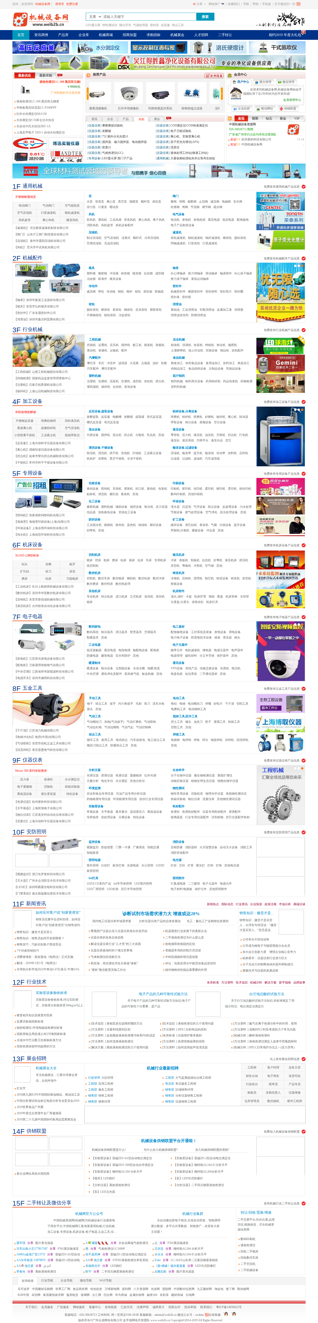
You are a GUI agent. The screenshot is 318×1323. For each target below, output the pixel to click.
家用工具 (107, 740)
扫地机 (136, 453)
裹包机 (151, 488)
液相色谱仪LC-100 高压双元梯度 (37, 101)
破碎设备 (177, 525)
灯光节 (100, 147)
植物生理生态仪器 (203, 781)
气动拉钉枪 (94, 727)
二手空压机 (247, 1264)
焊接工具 (179, 734)
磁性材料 (191, 655)
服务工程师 (100, 1089)
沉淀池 (186, 507)
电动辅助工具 (197, 709)
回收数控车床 (249, 1257)
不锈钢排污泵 (24, 197)
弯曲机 (186, 565)
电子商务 (273, 1076)
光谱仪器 (93, 775)
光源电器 (133, 865)
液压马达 (217, 440)
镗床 (98, 560)
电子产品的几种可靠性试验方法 (163, 994)
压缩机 (93, 232)
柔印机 (209, 488)
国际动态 (227, 904)
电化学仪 (107, 781)
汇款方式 (127, 1307)
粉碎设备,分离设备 (185, 411)
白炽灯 (105, 865)
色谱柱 (48, 779)
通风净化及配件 (111, 674)
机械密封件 (178, 291)
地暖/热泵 (153, 668)
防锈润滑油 (198, 315)
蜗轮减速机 (72, 212)
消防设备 (179, 842)
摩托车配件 (108, 368)
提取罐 (139, 417)
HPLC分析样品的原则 (192, 1029)
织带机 (91, 530)
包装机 (162, 488)
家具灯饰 (118, 865)
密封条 (175, 297)
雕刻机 (131, 578)
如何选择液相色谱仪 (120, 1041)
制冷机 (148, 507)
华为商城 (121, 1295)
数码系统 (93, 632)
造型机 (246, 578)
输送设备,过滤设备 (185, 447)
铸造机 (235, 578)
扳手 (113, 703)
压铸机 (186, 578)
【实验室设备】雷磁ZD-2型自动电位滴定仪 (202, 1158)
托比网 (108, 1295)
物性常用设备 (180, 793)
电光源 (177, 860)
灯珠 (219, 865)
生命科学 (179, 770)
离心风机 (48, 220)
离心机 (232, 417)
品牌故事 (299, 982)
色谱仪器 (121, 775)
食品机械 (179, 357)
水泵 (90, 201)
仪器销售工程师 (180, 1101)
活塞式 (125, 238)
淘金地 (218, 1289)
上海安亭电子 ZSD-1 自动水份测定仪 (40, 132)
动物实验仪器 (180, 781)
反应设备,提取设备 (101, 411)
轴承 (176, 268)
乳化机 (151, 435)
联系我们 (206, 1307)
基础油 (175, 309)
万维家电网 (112, 1289)
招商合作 (174, 1307)
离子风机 (159, 219)
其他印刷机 (195, 494)
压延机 (114, 381)
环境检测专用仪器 (125, 799)
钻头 (25, 564)
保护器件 (223, 655)
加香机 (102, 458)
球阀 (182, 201)
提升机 (198, 453)
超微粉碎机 (48, 428)
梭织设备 (156, 525)
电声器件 (237, 650)
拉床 (140, 560)
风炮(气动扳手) (114, 722)
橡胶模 (102, 273)
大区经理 (100, 1077)
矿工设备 (179, 519)
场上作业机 (195, 350)
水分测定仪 (72, 779)
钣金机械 (148, 674)
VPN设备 (177, 668)
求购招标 (153, 35)
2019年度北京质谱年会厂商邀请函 (186, 131)
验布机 (120, 525)
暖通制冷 (95, 663)
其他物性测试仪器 (229, 799)
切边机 (232, 435)
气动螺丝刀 (94, 722)
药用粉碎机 (213, 381)
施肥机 (232, 345)
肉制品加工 (178, 368)
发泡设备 (130, 386)
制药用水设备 (194, 381)
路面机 (148, 345)
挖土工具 (177, 722)
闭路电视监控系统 (111, 108)
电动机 (175, 219)
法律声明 (143, 1307)
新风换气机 (131, 674)
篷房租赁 (72, 1295)
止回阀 (203, 201)
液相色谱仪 (247, 1245)
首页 (20, 35)
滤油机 (198, 458)
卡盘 (189, 596)
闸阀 (185, 207)
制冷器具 (107, 632)
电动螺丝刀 (195, 703)
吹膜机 (102, 381)
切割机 (91, 578)
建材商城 (177, 1295)
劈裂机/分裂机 (180, 530)
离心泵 (111, 201)
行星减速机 (48, 212)
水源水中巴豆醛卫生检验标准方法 (39, 1040)
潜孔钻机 (191, 525)
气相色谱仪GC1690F (105, 1248)
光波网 (155, 1289)
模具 (92, 268)
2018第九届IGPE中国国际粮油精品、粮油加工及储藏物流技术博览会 (209, 142)
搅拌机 (125, 345)
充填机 (117, 488)
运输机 (114, 350)
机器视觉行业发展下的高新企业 (186, 931)
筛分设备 (191, 422)
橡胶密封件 (195, 291)
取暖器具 (93, 637)
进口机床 (121, 596)
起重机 (102, 345)
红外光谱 (150, 775)
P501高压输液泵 (172, 1243)
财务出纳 (252, 1076)
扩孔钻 (24, 571)
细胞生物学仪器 (227, 781)
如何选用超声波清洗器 (193, 1047)
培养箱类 (93, 817)
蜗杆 (129, 291)
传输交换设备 (209, 668)
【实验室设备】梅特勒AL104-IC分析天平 (200, 1165)
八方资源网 (140, 1289)
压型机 (175, 565)
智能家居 (93, 852)
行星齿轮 (194, 243)
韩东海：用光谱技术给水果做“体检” (114, 963)
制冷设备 (107, 668)
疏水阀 (217, 207)
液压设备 (179, 429)
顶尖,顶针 (177, 596)
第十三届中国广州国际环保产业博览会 (121, 125)
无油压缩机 (111, 243)
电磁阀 (226, 201)
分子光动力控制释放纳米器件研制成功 (267, 964)
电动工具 (179, 698)
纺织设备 (95, 519)
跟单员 (273, 1084)
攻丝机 (148, 596)
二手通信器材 (208, 674)
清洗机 (102, 453)
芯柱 (182, 865)
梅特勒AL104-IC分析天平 (181, 1254)
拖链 (212, 596)
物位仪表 (194, 799)
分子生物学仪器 (181, 775)
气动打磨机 (134, 722)
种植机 (209, 345)
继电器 (206, 650)
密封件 (177, 286)
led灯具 (93, 878)
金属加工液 (224, 309)
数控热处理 (123, 584)
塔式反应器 (111, 422)
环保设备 (179, 501)
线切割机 (93, 565)
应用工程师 (100, 1083)
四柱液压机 (72, 421)
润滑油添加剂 (180, 315)
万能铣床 (72, 578)
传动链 (111, 291)
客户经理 (273, 1067)
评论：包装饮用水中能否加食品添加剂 (190, 963)
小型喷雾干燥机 (24, 435)
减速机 (177, 232)
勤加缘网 (243, 1289)
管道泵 (99, 201)
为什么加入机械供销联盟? (161, 1150)
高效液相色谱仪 (36, 1271)
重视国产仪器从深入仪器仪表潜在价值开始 (119, 931)
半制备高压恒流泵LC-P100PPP (36, 107)
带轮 (101, 291)
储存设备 (136, 507)
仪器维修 (295, 1092)
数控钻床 (144, 578)
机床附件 (179, 591)
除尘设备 (214, 507)
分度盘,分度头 (180, 602)
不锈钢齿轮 (94, 315)
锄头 (188, 722)
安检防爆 (177, 847)
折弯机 (217, 560)
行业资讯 (242, 904)
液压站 (175, 440)
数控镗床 (107, 584)
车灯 (101, 363)
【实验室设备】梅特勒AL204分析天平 (198, 1171)
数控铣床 (118, 578)
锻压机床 (179, 554)
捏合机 (128, 435)
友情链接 (111, 1307)
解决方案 (271, 982)
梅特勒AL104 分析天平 (179, 1248)
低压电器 (228, 219)
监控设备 (95, 842)
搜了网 (230, 1289)
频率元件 (177, 650)
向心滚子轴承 (243, 273)
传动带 (220, 453)
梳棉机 (108, 525)
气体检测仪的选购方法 (105, 957)
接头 (90, 709)
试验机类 (197, 793)
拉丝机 (117, 386)
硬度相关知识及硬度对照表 (34, 1015)
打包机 (243, 435)
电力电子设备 (180, 637)
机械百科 (256, 982)
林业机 (221, 345)
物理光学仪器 (214, 793)
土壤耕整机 (178, 350)
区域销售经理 (179, 1089)
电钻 (174, 703)
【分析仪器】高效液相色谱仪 (110, 1185)
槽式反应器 (94, 422)
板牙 (72, 564)
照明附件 (179, 878)
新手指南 (285, 982)
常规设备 (93, 811)
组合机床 (107, 596)
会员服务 (47, 1307)
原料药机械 (178, 386)
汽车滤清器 (212, 458)
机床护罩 (200, 596)
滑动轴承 (211, 273)
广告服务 (63, 1307)
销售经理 (99, 1101)
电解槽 (117, 417)
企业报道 (256, 904)
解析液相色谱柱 (259, 1035)
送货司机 (295, 1076)
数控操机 (273, 1101)
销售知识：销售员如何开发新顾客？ (40, 938)
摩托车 (91, 363)
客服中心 (95, 1307)
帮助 (256, 4)
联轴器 (159, 291)
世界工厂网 (62, 1289)
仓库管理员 (251, 1101)
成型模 (159, 273)
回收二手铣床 (249, 1251)
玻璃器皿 (177, 817)
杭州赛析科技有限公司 (256, 139)
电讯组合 (122, 740)
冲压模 (114, 273)
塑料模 (91, 273)
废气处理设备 (194, 512)
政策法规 (271, 904)
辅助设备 (121, 507)
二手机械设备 (249, 1270)
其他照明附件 (218, 889)
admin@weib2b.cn (166, 1315)
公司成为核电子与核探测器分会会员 (266, 945)
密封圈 (238, 291)
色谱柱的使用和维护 (51, 1004)
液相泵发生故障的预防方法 (124, 1023)
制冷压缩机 (94, 238)
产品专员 (295, 1084)
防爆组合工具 (119, 745)
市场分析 (285, 904)
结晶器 (91, 512)
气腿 (214, 525)
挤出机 (160, 381)
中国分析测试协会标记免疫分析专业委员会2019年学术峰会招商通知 (141, 136)
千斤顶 (229, 703)
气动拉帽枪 (111, 727)
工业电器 (95, 644)
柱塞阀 (175, 207)
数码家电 (95, 626)
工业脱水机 (94, 525)
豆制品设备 (216, 368)
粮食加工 (177, 363)
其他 (161, 435)
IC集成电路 (178, 883)
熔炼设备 (177, 584)
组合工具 (101, 703)
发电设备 (220, 632)
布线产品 (191, 668)
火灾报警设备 (208, 847)
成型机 (137, 381)
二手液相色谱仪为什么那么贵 (184, 937)
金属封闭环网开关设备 (30, 555)
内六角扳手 (125, 703)
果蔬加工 (243, 363)
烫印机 (232, 488)
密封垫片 (226, 291)
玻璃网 (85, 1295)
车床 (149, 560)
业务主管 (295, 1067)
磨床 (25, 578)
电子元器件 (180, 644)
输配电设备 (140, 650)
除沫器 (243, 417)
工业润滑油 (189, 309)
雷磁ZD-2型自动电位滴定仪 (116, 1254)
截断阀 (192, 201)
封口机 (139, 488)
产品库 (63, 35)
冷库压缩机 (151, 238)
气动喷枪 (150, 722)
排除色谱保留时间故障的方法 (36, 1046)
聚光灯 (200, 865)
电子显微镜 (24, 786)
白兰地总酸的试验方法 (266, 994)
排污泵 (91, 207)
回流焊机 (242, 740)
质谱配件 (235, 811)
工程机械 (95, 339)
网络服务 (79, 1307)
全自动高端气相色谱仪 (116, 1243)
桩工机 (137, 345)
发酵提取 (93, 417)
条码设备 (93, 488)
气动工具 (95, 716)
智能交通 (153, 847)
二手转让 (225, 35)
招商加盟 (130, 35)
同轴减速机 (178, 243)
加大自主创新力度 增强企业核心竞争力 (269, 952)
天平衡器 (107, 811)
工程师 (251, 1067)
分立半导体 (206, 655)
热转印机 (245, 488)
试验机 (48, 786)
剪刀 (147, 703)
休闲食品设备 (194, 363)
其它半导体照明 (131, 889)
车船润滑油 (206, 309)
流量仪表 (208, 799)
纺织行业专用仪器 (151, 799)
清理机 (198, 578)
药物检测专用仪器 (99, 799)
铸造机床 (179, 573)
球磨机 (175, 417)
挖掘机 (91, 345)
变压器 (227, 637)
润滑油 (177, 304)
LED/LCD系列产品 (99, 883)
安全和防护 (123, 655)
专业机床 (93, 596)
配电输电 (243, 219)
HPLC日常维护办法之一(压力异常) (272, 1047)
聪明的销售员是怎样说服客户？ (59, 923)
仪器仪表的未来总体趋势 (107, 937)
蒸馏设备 (205, 422)
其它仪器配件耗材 (238, 817)
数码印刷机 (178, 494)
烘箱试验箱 (72, 786)
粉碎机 (186, 417)
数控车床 (104, 578)
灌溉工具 (220, 722)
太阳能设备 (123, 668)
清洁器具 (121, 632)
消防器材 (191, 847)
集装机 (125, 494)
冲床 (174, 560)
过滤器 (175, 458)
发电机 (186, 219)
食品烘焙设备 (197, 368)
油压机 (209, 435)
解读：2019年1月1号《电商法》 (37, 963)
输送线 (209, 453)
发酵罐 (128, 417)
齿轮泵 (156, 201)
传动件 (93, 286)
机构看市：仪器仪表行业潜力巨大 (264, 958)
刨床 (107, 560)
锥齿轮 (227, 238)
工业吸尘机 (48, 435)
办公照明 (147, 865)
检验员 (251, 1092)
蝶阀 (174, 201)
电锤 (182, 703)
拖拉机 (224, 350)
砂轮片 (218, 703)
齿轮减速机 (178, 238)
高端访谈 (299, 904)
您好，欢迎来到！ (32, 4)
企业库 (84, 35)
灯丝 (174, 865)
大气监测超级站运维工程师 (188, 1077)
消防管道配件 (180, 852)
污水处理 (246, 507)
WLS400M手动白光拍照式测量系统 (206, 111)
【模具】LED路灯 (103, 1178)
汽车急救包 (137, 740)
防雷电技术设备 (201, 637)
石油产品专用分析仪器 (131, 793)
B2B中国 (23, 1295)
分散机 (139, 435)
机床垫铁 (232, 596)
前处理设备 (108, 817)
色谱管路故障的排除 (191, 1041)
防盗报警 (107, 847)
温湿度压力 (137, 811)
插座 (217, 637)
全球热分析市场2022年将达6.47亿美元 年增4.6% (48, 969)
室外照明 (93, 865)
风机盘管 (25, 220)
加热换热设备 (107, 512)
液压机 (198, 435)
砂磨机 (209, 417)
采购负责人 (273, 1092)
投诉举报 (190, 1307)
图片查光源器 (34, 1243)
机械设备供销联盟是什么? (109, 1150)
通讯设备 (179, 663)
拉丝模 (148, 273)
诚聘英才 (158, 1307)
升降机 (220, 435)
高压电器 (214, 219)
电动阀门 (25, 205)
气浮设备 (199, 507)
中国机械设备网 (251, 144)
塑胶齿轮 (156, 309)
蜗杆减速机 (212, 238)
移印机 (220, 488)
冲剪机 (198, 565)
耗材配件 (179, 806)
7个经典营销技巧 (28, 950)
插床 (132, 560)
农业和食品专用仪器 (100, 793)
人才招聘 (201, 35)
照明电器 (95, 860)
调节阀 (206, 207)
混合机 (117, 435)
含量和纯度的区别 (118, 1029)
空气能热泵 (72, 205)
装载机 (160, 345)
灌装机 (128, 488)
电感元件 (226, 883)
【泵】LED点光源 (103, 1192)
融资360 (152, 1295)
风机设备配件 (124, 225)
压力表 (24, 779)
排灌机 (186, 345)
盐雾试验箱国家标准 (30, 1021)
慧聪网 (166, 1289)
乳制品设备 (233, 368)
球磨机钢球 (48, 421)
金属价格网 (136, 1295)
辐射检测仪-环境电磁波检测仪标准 (39, 1027)
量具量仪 (121, 811)
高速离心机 (24, 428)
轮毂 (164, 363)
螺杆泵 (145, 201)
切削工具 (242, 703)
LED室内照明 (143, 883)
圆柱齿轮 (240, 238)
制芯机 (209, 578)
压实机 (114, 345)
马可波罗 (24, 1289)
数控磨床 (93, 584)
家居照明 (93, 871)
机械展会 (177, 35)
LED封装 (113, 889)
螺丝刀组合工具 (97, 745)
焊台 (205, 740)
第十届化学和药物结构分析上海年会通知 (123, 131)
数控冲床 (159, 578)
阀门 (176, 196)
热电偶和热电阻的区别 (180, 944)
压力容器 (162, 507)
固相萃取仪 (72, 435)
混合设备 (95, 429)
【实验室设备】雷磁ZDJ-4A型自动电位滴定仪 (121, 1158)
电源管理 (177, 655)
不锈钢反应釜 (25, 421)
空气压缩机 (24, 212)
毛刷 (139, 703)
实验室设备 (96, 806)
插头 (237, 637)
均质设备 (93, 435)
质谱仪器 (107, 775)
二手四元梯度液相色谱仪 (109, 1271)
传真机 (224, 668)
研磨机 (198, 417)
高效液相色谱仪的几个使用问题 (127, 1047)
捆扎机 (114, 494)
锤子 (90, 703)
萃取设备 (177, 422)
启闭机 (243, 453)
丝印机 (198, 488)
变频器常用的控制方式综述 (183, 950)
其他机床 (95, 591)
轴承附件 (226, 273)
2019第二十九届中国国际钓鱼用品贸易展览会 (194, 136)
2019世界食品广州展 (109, 142)
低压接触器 (94, 650)
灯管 (191, 865)
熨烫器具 (136, 632)
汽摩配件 (95, 357)
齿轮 (92, 304)
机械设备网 (42, 4)
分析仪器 (95, 770)
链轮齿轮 (110, 315)
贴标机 (91, 494)
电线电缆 (124, 650)
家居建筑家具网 (53, 1295)
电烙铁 (175, 740)
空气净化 (211, 512)
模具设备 (115, 279)
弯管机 (175, 435)
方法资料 (227, 982)
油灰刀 (198, 722)
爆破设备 (198, 530)
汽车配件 (93, 368)
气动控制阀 (143, 727)
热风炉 (91, 458)
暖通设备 (93, 668)
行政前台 (252, 1084)
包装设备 (95, 483)
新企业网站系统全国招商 (33, 1173)
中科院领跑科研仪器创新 (181, 957)
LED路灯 (103, 1266)
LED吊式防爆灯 (185, 1266)
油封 (156, 363)
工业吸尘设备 (153, 453)
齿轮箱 (147, 291)
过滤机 (186, 458)
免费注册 (72, 4)
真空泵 (122, 201)
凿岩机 (91, 350)
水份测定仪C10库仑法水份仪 (35, 120)
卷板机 (183, 560)
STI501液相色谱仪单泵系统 (116, 1260)
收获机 (198, 345)
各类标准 (213, 982)
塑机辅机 (93, 386)
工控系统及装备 (201, 632)
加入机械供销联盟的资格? (212, 1150)
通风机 (102, 219)
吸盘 (220, 596)
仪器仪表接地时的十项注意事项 (111, 950)
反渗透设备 (229, 507)
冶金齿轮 (124, 315)
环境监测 (95, 788)
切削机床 (95, 554)
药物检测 (246, 381)
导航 (246, 4)
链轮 (138, 291)
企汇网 (96, 1295)
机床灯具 (212, 602)
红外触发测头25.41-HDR (31, 770)
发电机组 (199, 219)
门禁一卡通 (123, 847)
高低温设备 (24, 794)
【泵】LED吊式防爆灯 (188, 1178)
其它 (228, 440)
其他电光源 (231, 865)
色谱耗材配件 (191, 811)
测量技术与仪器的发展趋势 (260, 970)
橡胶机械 (93, 507)
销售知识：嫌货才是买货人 (34, 932)
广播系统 (139, 847)
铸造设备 (222, 578)
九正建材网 (204, 1289)
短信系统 (191, 674)
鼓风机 (91, 219)
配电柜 (154, 650)
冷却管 (244, 596)
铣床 (90, 560)
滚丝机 (160, 596)
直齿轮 (117, 309)
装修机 (102, 350)
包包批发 (96, 1289)
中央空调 (93, 674)
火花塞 (134, 363)
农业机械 (179, 339)
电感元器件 (221, 650)
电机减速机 (192, 650)
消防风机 (93, 225)
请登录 (59, 4)
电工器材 (179, 626)
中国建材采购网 (42, 1289)
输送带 (186, 453)
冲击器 (210, 530)
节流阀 (195, 207)
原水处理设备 (229, 512)
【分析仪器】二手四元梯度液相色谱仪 (198, 1185)
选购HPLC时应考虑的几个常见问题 (272, 1029)
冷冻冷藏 (139, 668)
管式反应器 (154, 417)
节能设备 (177, 512)
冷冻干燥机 (134, 458)
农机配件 (237, 350)
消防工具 (246, 847)
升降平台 (202, 440)
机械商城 (106, 35)
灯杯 (210, 865)
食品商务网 (80, 1289)
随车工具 (93, 740)
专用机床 (160, 560)
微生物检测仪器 (204, 775)
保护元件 (201, 889)
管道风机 (130, 219)
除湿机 (91, 453)
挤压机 (243, 560)
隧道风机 (72, 220)
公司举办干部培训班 (255, 939)
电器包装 (177, 674)
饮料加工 (229, 363)
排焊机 (229, 740)
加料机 (232, 453)
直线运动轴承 (200, 279)
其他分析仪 (137, 781)
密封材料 (211, 291)
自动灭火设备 (229, 847)
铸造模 (125, 273)
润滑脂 (238, 309)
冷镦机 (175, 578)
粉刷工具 (234, 722)
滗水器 (175, 507)
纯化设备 (72, 794)
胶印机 (186, 488)
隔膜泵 (133, 201)
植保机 (175, 345)
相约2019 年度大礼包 (285, 35)
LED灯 (160, 865)
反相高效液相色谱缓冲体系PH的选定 (131, 1035)
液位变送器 (48, 794)
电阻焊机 (217, 740)
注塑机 (91, 381)
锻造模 (136, 273)
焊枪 (197, 740)
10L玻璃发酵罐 (25, 412)
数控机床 (95, 573)
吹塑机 (125, 381)
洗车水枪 (158, 703)
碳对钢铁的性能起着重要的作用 (186, 970)
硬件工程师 (294, 1101)
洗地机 (125, 453)
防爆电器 (93, 655)
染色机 (131, 525)
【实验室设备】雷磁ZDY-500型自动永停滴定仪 (122, 1165)
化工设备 (95, 501)
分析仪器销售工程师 (183, 1095)
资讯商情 (41, 35)
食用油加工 (213, 363)
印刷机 (175, 488)
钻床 (48, 578)
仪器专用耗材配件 (214, 811)
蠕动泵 (114, 207)
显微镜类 (136, 775)
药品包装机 (230, 381)
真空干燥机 (117, 458)
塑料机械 (95, 376)
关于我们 (31, 1307)
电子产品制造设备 (183, 225)
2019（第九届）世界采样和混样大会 (188, 125)
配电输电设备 (180, 632)
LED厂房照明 (95, 889)
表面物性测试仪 (236, 793)
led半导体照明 (123, 883)
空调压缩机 (94, 243)
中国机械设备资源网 (242, 124)
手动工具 (95, 698)
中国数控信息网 (184, 1289)
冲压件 (111, 363)
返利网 (126, 1289)
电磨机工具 (178, 709)
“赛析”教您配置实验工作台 (108, 970)
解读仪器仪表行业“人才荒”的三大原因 (116, 944)
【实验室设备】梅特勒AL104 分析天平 (116, 1171)
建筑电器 (107, 655)
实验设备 (212, 350)
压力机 (186, 435)
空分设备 (220, 422)
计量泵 (102, 207)
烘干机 (114, 453)
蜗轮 (121, 291)
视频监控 (93, 847)
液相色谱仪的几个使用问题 (196, 1023)
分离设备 (124, 817)
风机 (92, 214)
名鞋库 (164, 1295)
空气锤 (209, 565)
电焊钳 (186, 740)
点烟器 (145, 363)
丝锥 (48, 564)
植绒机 (142, 525)
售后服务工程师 (180, 1083)
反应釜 (105, 417)
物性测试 (179, 788)
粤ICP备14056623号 (229, 1307)
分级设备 (225, 525)
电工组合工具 (156, 740)
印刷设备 (179, 483)
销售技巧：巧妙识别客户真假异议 (39, 944)
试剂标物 (217, 817)
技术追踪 (242, 982)
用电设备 (235, 632)
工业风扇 (115, 219)
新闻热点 (213, 904)
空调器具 (150, 632)
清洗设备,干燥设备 (101, 447)
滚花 (72, 571)
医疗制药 (179, 376)
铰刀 (48, 571)
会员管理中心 (292, 100)
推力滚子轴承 (180, 279)
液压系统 (188, 440)
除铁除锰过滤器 (142, 108)
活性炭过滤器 (175, 108)
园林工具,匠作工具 (185, 716)
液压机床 (231, 560)
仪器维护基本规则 (190, 1035)
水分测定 (121, 781)
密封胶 (186, 297)
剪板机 (195, 560)
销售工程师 (100, 1095)
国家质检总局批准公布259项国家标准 (41, 1034)
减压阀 (214, 201)
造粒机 (148, 381)
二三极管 (194, 883)
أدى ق (33, 1266)
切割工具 (177, 727)
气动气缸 (128, 727)
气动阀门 (48, 205)
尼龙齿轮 (141, 309)
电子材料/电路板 (181, 889)
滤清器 (122, 363)
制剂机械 (177, 381)
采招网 (36, 1295)
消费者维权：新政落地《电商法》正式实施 (45, 957)
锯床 (90, 602)
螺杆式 (137, 238)
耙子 (208, 722)
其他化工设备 (127, 512)
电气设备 (179, 214)
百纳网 (190, 1295)
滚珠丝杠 (198, 602)
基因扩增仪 (224, 775)
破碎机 (105, 386)
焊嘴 (208, 703)
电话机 (236, 668)
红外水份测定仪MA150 (31, 114)
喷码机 (105, 488)
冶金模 (91, 279)
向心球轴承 (178, 273)
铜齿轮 (128, 309)
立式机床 (136, 596)
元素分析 (93, 781)
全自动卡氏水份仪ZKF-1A (33, 126)
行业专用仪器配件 (197, 817)
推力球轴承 (195, 273)
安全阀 (237, 201)
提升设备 (240, 525)
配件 (124, 350)
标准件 (102, 279)
